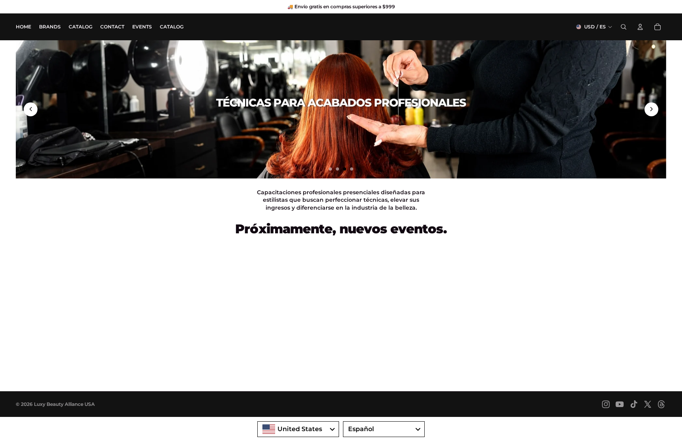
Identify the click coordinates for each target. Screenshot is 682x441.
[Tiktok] (634, 404)
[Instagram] (606, 404)
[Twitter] (647, 404)
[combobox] (298, 429)
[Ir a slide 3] (344, 169)
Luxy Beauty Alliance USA (64, 404)
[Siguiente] (651, 109)
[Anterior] (30, 109)
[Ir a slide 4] (351, 169)
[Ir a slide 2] (337, 169)
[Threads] (661, 404)
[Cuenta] (640, 27)
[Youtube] (619, 404)
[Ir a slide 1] (330, 169)
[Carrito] (657, 27)
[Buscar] (623, 27)
